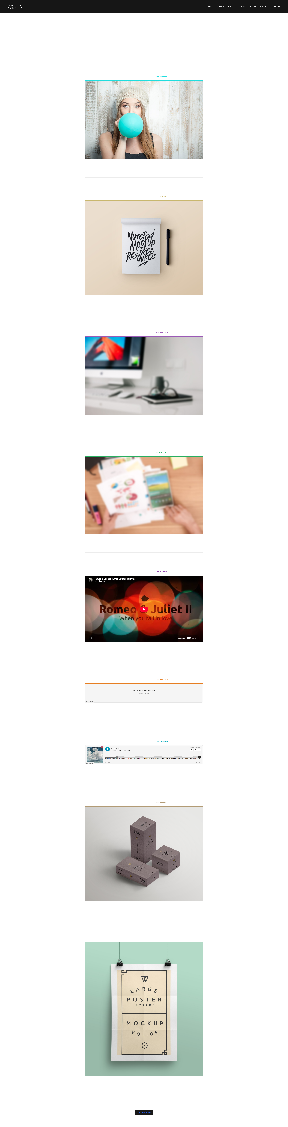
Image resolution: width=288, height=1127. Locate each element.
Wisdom (144, 77)
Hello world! (144, 40)
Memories (137, 802)
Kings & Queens (144, 933)
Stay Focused (144, 72)
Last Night (144, 736)
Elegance (137, 77)
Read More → (91, 173)
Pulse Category (141, 332)
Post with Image (144, 328)
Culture (137, 196)
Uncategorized (138, 44)
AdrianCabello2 (159, 44)
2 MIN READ (144, 69)
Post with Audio (144, 675)
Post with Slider (144, 448)
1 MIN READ (144, 36)
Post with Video (144, 567)
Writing (143, 741)
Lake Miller (144, 798)
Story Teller (144, 192)
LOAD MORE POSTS (144, 1112)
